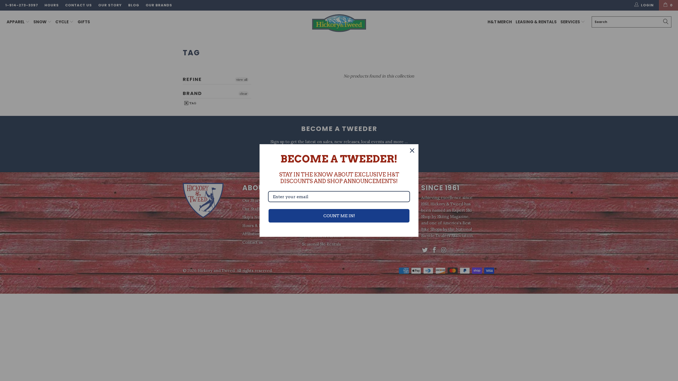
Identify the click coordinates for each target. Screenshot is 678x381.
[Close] (412, 150)
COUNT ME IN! (339, 215)
